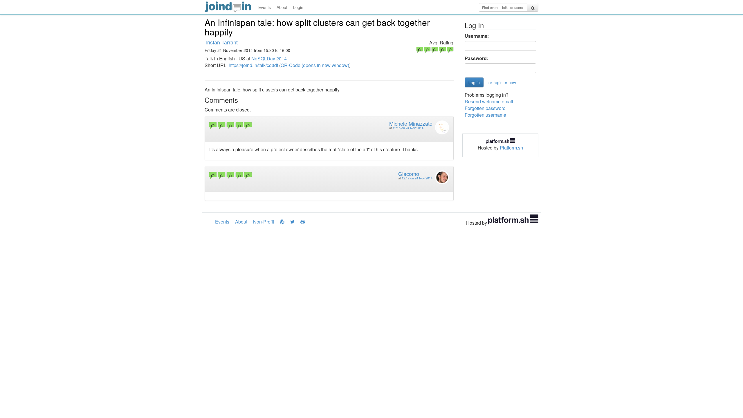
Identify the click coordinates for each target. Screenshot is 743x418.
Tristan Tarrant (221, 42)
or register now (502, 82)
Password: (476, 58)
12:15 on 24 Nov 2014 (408, 128)
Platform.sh (511, 147)
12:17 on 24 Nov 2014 (417, 178)
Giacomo (408, 173)
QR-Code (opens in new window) (315, 65)
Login (298, 7)
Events (264, 7)
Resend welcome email (489, 101)
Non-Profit (263, 221)
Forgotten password (485, 108)
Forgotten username (485, 114)
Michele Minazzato (410, 123)
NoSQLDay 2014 (269, 58)
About (282, 7)
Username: (477, 36)
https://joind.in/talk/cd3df (253, 65)
